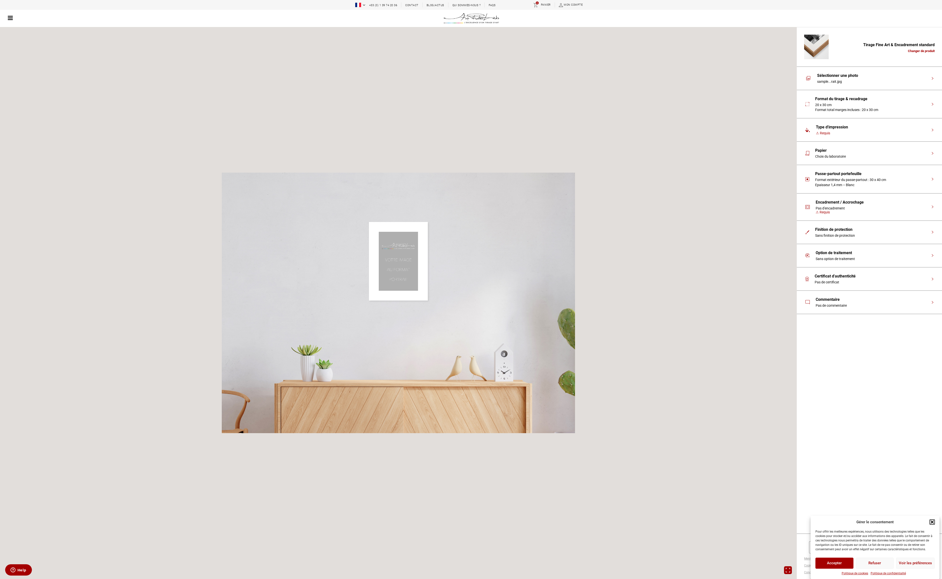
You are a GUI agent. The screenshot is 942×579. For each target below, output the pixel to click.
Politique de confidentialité (888, 573)
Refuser (874, 563)
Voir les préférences (915, 563)
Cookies (809, 565)
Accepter (834, 563)
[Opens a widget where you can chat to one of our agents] (18, 570)
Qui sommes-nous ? (466, 5)
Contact (412, 5)
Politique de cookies (855, 573)
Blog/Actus (435, 5)
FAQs (492, 5)
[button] (932, 522)
